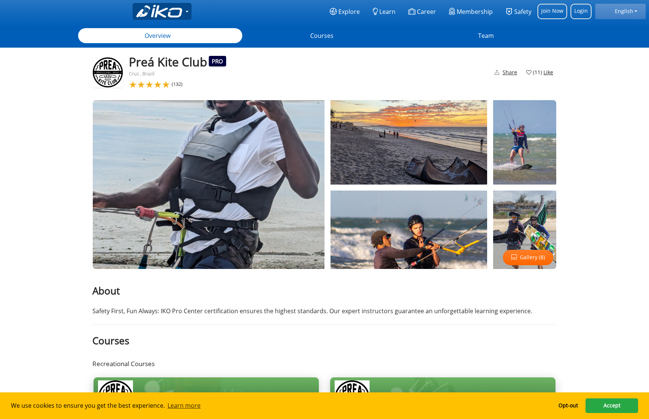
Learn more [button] (184, 405)
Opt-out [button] (568, 405)
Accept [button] (612, 405)
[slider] (149, 84)
